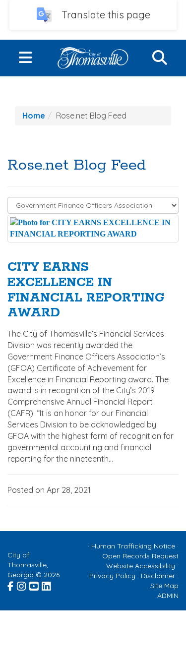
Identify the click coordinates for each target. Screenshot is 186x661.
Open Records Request (140, 555)
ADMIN (168, 595)
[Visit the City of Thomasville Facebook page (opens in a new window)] (11, 585)
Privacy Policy (112, 575)
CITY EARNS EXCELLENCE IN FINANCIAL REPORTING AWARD (85, 290)
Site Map (164, 585)
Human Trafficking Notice (133, 545)
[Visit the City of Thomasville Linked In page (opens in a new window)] (47, 585)
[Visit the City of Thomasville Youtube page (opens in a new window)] (34, 585)
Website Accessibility (140, 565)
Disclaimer (158, 575)
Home (33, 115)
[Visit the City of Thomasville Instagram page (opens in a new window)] (22, 585)
